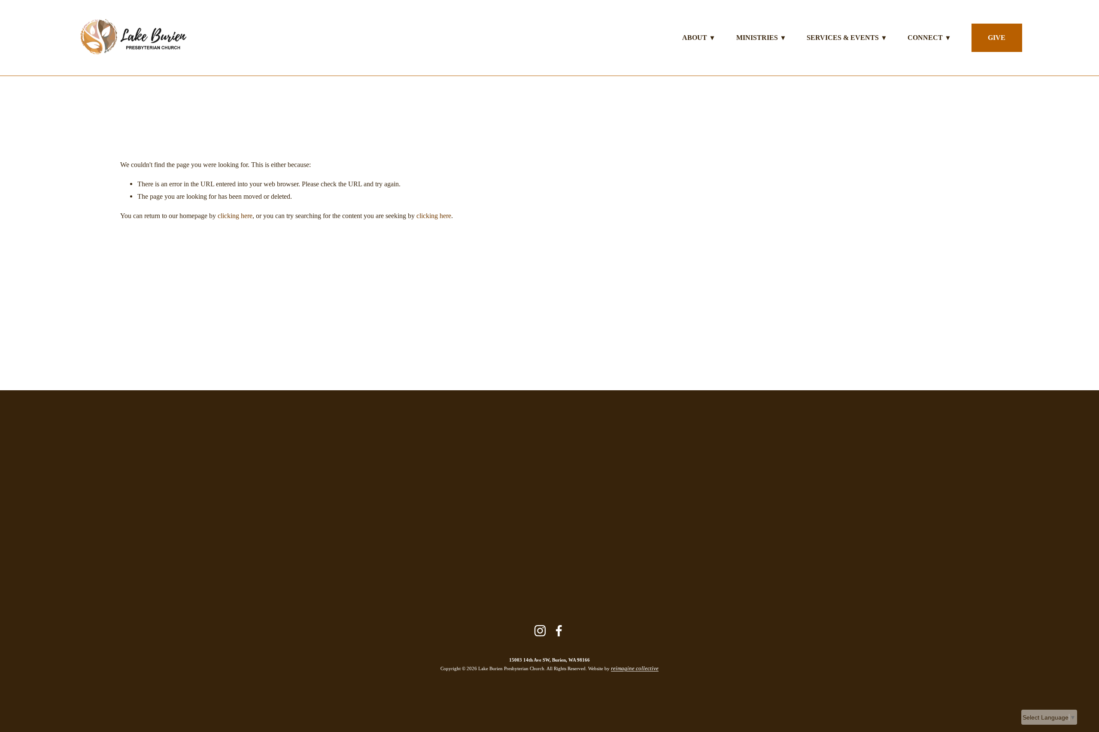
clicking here (235, 216)
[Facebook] (559, 631)
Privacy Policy (584, 542)
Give (996, 37)
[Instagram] (540, 631)
